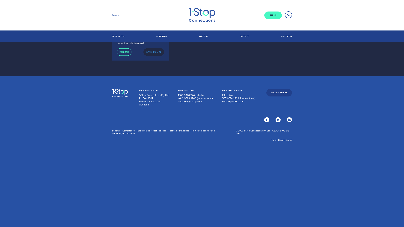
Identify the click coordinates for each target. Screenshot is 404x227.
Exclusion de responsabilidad (151, 130)
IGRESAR (124, 52)
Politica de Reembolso (203, 130)
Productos (118, 36)
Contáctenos (128, 130)
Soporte (244, 36)
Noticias (203, 36)
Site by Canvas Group (281, 140)
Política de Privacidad (179, 130)
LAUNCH (273, 15)
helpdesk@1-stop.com (190, 101)
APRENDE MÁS (153, 52)
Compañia (161, 36)
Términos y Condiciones (123, 133)
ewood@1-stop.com (233, 101)
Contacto (286, 36)
